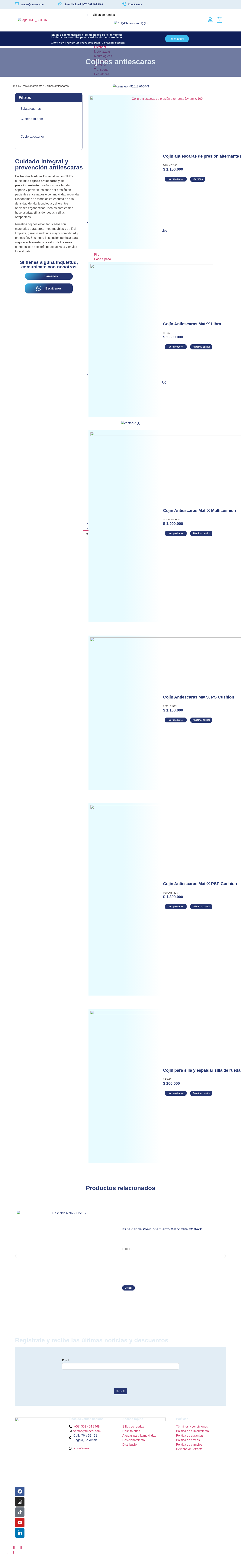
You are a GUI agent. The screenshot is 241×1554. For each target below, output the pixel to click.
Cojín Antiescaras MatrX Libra (192, 324)
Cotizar (128, 1288)
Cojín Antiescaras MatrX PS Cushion (198, 697)
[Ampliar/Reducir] (3, 1547)
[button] (15, 1256)
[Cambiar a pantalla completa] (10, 1547)
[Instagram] (19, 1502)
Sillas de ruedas (104, 14)
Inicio (16, 85)
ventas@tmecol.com (32, 4)
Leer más (198, 179)
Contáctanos (135, 4)
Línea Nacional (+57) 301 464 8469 (83, 4)
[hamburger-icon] (168, 14)
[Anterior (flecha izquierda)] (3, 1552)
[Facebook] (19, 1491)
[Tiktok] (19, 1512)
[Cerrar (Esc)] (24, 1547)
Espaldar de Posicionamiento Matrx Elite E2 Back (162, 1229)
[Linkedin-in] (19, 1533)
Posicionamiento (32, 85)
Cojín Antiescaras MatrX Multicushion (199, 510)
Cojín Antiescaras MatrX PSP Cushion (200, 883)
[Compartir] (17, 1547)
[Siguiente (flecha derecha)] (10, 1552)
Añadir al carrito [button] (201, 346)
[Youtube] (19, 1522)
